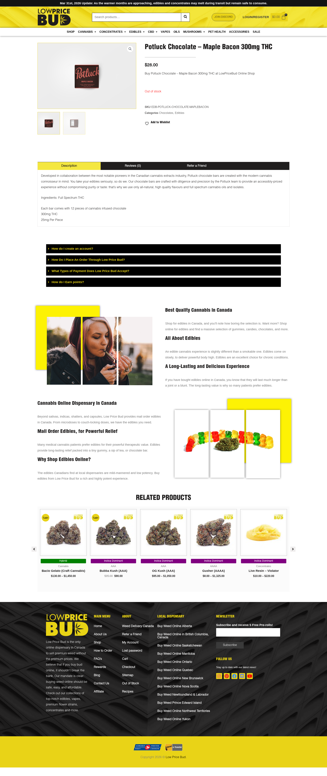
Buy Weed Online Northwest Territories (183, 711)
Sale (256, 31)
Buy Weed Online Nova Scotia (178, 686)
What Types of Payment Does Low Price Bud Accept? (90, 271)
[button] (130, 49)
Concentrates (111, 31)
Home (98, 626)
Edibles (135, 31)
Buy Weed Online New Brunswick (180, 678)
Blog (97, 675)
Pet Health (217, 31)
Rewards (100, 667)
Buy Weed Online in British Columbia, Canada (183, 636)
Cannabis (85, 31)
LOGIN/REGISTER (256, 17)
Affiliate (99, 691)
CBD (151, 31)
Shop (71, 31)
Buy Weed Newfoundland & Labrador (183, 694)
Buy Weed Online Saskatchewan (179, 645)
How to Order (103, 650)
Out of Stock (130, 683)
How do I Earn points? (68, 282)
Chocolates (166, 113)
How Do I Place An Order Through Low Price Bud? (88, 259)
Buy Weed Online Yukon (173, 719)
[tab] (163, 248)
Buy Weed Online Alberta (174, 626)
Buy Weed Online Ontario (174, 662)
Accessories (239, 31)
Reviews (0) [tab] (133, 166)
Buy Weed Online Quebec (175, 670)
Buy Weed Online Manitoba (176, 654)
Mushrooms (192, 31)
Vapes (165, 31)
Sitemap (127, 675)
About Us (100, 634)
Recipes (127, 691)
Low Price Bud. (176, 757)
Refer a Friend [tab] (196, 166)
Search (185, 17)
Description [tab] (69, 166)
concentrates (55, 710)
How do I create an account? (72, 248)
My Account (130, 642)
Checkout (128, 667)
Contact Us (101, 683)
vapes (76, 699)
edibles (65, 699)
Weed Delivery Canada (138, 626)
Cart (125, 659)
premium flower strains (61, 704)
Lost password (132, 650)
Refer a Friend (132, 634)
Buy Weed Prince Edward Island (179, 703)
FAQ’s (98, 659)
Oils (177, 31)
